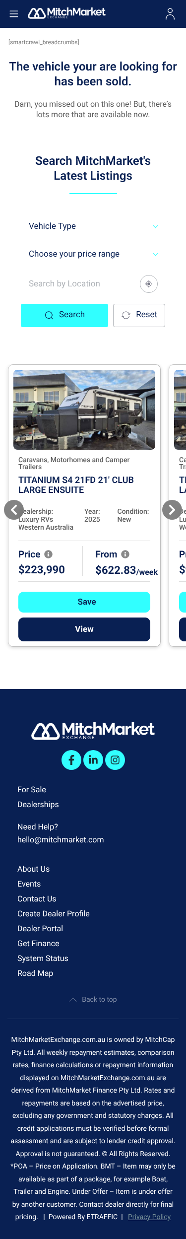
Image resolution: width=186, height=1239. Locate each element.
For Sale (31, 789)
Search (72, 315)
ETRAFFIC (104, 1217)
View (84, 629)
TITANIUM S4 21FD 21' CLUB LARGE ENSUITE (76, 485)
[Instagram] (115, 760)
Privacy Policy (149, 1217)
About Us (33, 869)
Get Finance (38, 943)
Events (29, 884)
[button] (84, 602)
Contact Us (37, 898)
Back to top (99, 1000)
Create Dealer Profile (53, 913)
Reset (146, 315)
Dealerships (38, 804)
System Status (42, 958)
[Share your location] (149, 284)
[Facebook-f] (71, 760)
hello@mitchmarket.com (60, 839)
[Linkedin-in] (93, 760)
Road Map (35, 973)
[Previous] (14, 510)
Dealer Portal (40, 928)
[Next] (172, 510)
